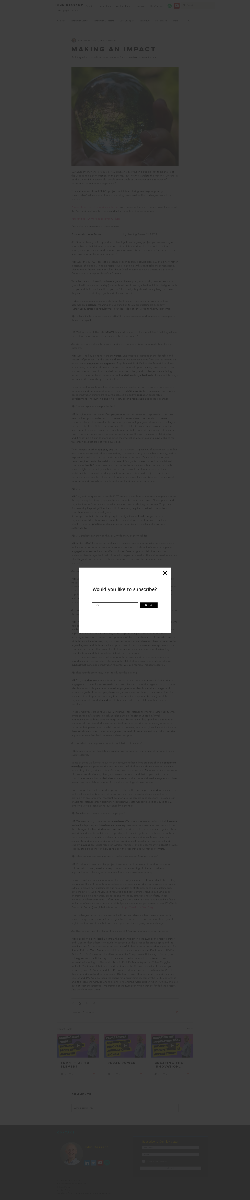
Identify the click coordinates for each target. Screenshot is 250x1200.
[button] (165, 573)
